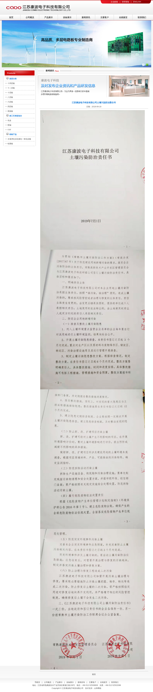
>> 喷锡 (8, 125)
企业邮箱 (114, 2)
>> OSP (8, 130)
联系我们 (142, 17)
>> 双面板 (9, 111)
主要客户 (104, 17)
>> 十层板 (9, 93)
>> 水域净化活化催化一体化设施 (18, 139)
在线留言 (123, 17)
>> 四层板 (9, 106)
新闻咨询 (81, 682)
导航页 (37, 682)
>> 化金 (8, 120)
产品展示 (48, 17)
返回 (94, 674)
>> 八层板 (9, 97)
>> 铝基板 (9, 144)
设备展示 (67, 17)
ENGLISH (137, 2)
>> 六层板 (9, 102)
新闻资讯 (86, 17)
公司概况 (30, 17)
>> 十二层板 (10, 88)
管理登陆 (125, 2)
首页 (11, 17)
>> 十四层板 (10, 83)
